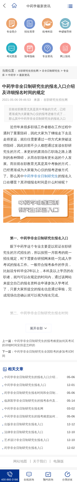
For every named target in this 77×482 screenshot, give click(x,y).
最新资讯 (24, 75)
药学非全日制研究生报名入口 (23, 447)
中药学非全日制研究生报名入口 (25, 385)
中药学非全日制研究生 (41, 176)
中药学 (12, 75)
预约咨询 (48, 479)
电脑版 (58, 461)
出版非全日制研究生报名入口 (23, 424)
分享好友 (67, 479)
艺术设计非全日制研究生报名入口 (26, 440)
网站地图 (20, 461)
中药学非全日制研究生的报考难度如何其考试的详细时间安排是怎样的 (32, 416)
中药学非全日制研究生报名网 (23, 408)
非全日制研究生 (51, 70)
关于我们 (40, 461)
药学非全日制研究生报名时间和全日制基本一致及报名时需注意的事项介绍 (32, 392)
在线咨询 (29, 479)
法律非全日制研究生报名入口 (23, 432)
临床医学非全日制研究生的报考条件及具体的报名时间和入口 (32, 400)
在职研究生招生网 (28, 70)
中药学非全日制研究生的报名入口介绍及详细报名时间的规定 (32, 377)
